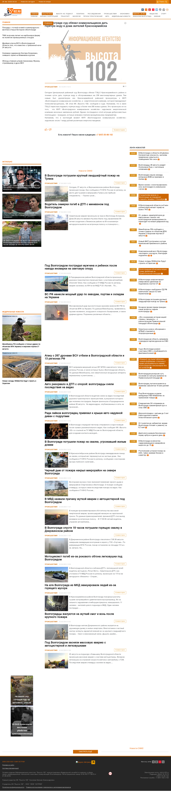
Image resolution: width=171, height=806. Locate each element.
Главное (6, 22)
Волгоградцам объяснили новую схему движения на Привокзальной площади (153, 271)
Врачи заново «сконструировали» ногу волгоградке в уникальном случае (153, 187)
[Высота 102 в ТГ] (157, 10)
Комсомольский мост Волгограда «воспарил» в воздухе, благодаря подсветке (153, 253)
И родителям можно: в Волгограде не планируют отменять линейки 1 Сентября (151, 197)
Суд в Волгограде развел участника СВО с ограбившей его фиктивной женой (153, 351)
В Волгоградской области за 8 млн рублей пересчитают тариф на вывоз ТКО (153, 207)
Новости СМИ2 (85, 171)
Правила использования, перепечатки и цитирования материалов (48, 787)
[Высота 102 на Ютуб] (149, 10)
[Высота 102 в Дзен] (153, 10)
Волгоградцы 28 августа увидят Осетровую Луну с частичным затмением (152, 167)
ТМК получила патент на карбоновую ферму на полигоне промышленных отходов (21, 36)
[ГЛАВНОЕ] (85, 56)
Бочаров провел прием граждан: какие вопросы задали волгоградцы (152, 309)
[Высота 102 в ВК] (142, 10)
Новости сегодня (28, 2)
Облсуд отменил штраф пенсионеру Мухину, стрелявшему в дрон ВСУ (21, 62)
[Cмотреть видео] (151, 255)
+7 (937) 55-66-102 (104, 135)
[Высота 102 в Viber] (160, 10)
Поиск (161, 2)
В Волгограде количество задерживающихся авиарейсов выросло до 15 (152, 443)
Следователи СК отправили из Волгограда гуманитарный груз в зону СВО (153, 406)
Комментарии (119, 130)
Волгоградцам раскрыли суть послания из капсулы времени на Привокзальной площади (152, 376)
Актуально (7, 162)
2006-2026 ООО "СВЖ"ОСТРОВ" (13, 761)
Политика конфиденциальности (13, 787)
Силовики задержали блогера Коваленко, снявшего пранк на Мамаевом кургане (20, 54)
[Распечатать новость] (125, 23)
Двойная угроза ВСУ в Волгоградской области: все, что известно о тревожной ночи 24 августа (21, 45)
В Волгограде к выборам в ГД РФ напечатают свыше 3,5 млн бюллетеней (153, 292)
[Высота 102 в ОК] (146, 10)
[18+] (167, 10)
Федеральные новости (13, 312)
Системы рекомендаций (10, 768)
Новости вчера (45, 2)
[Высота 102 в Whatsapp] (164, 10)
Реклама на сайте (8, 765)
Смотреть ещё (85, 751)
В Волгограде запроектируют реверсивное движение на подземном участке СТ (151, 282)
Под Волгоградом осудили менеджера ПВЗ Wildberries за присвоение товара (151, 396)
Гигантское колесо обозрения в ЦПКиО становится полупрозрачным (152, 331)
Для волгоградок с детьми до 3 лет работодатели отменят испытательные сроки (153, 415)
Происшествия (51, 87)
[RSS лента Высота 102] (163, 762)
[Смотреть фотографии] (158, 159)
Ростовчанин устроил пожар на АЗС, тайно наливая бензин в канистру (152, 453)
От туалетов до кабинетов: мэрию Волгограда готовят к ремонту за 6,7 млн (153, 425)
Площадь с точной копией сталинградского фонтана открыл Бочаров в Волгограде (20, 29)
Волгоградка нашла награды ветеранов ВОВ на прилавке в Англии (151, 177)
